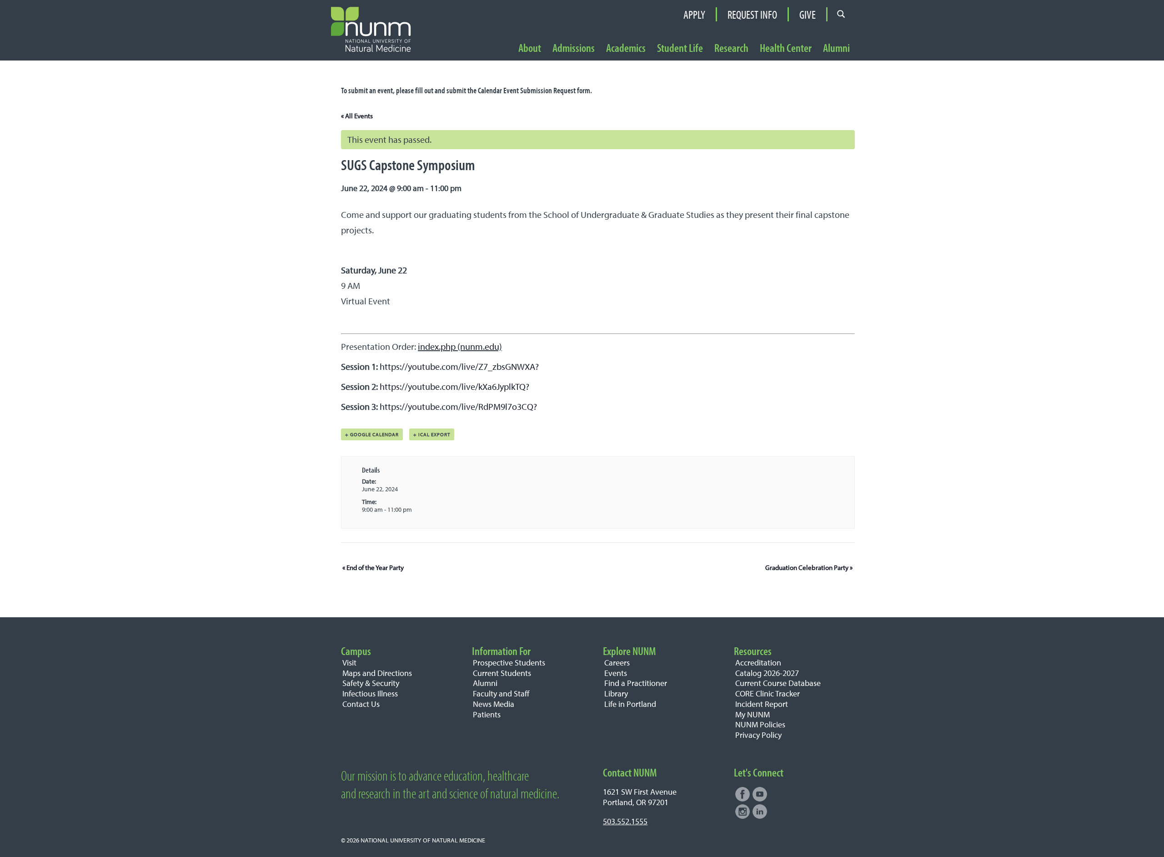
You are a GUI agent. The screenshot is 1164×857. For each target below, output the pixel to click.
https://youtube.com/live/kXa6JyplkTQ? (454, 386)
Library (616, 693)
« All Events (357, 115)
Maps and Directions (377, 673)
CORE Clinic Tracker (767, 693)
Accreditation (758, 662)
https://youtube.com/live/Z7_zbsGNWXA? (459, 366)
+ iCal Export (431, 434)
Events (615, 673)
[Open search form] (841, 14)
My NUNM (752, 714)
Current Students (502, 673)
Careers (617, 662)
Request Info (752, 14)
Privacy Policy (758, 735)
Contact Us (361, 704)
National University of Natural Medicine (423, 840)
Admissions (573, 48)
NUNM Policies (760, 724)
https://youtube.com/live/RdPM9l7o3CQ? (458, 406)
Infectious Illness (370, 693)
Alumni (836, 48)
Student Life (680, 48)
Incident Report (761, 704)
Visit (349, 662)
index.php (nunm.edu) (460, 346)
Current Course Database (778, 683)
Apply (694, 14)
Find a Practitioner (635, 683)
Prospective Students (509, 662)
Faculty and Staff (501, 693)
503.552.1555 (625, 821)
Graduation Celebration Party (809, 567)
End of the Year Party (373, 567)
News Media (493, 704)
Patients (487, 714)
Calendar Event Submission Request (527, 90)
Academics (626, 48)
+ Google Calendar (372, 434)
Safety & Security (370, 683)
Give (807, 14)
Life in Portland (630, 704)
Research (731, 48)
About (529, 48)
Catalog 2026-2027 (767, 673)
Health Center (786, 48)
